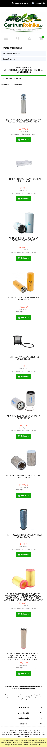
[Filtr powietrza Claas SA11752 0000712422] (23, 460)
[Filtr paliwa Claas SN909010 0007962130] (23, 400)
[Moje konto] (29, 38)
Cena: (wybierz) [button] (9, 59)
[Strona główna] (23, 21)
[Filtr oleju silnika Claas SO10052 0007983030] (23, 223)
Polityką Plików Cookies (8, 742)
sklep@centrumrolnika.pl (30, 734)
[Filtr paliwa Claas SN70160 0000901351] (23, 341)
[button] (6, 38)
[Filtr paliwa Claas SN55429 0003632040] (23, 282)
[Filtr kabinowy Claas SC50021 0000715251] (23, 163)
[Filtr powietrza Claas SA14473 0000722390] (23, 519)
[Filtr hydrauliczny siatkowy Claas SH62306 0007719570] (23, 104)
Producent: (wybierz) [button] (11, 53)
